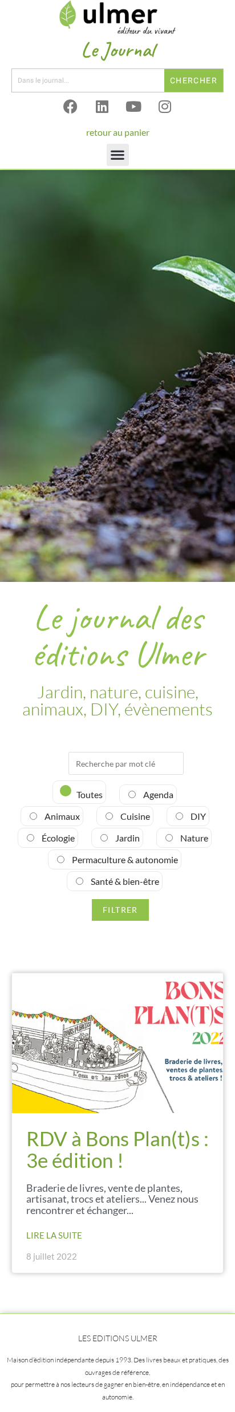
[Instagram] (165, 106)
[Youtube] (133, 106)
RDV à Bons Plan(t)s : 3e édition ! (117, 1149)
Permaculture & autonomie (124, 859)
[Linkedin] (102, 106)
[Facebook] (70, 106)
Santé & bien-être (124, 881)
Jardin (127, 837)
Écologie (57, 837)
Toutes (89, 794)
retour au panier (117, 132)
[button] (118, 155)
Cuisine (134, 816)
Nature (193, 837)
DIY (197, 816)
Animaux (61, 816)
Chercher (193, 80)
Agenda (157, 794)
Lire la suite (54, 1235)
